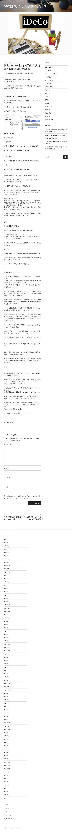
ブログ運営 (48, 77)
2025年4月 (7, 591)
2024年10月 (7, 611)
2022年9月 (7, 693)
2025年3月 (7, 595)
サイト (6, 487)
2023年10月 (7, 650)
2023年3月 (7, 673)
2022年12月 (7, 683)
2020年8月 (7, 775)
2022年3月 (7, 713)
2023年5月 (7, 667)
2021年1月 (7, 759)
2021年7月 (7, 739)
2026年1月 (7, 562)
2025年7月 (7, 582)
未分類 (47, 100)
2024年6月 (7, 624)
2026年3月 (7, 555)
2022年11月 (7, 687)
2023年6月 (7, 664)
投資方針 (47, 93)
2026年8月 (7, 539)
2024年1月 (7, 641)
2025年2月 (7, 598)
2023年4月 (7, 670)
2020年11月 (7, 765)
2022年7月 (7, 700)
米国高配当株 (48, 106)
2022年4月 (7, 709)
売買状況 (47, 90)
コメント (8, 445)
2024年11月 (7, 608)
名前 (6, 468)
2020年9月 (7, 772)
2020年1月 (7, 798)
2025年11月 (7, 569)
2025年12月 (7, 565)
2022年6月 (7, 703)
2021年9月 (7, 732)
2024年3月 (7, 634)
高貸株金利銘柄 (49, 119)
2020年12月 (7, 762)
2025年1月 (7, 601)
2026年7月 (7, 542)
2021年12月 (7, 723)
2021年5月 (7, 745)
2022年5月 (7, 706)
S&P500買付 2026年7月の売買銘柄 (55, 135)
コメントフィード (9, 815)
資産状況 (47, 109)
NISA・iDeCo (10, 422)
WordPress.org (8, 818)
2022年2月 (7, 716)
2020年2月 (7, 795)
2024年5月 (7, 627)
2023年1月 (7, 680)
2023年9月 (7, 654)
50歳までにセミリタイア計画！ (27, 6)
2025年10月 (7, 572)
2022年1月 (7, 719)
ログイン (6, 808)
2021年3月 (7, 752)
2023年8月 (7, 657)
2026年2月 (7, 559)
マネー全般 (48, 83)
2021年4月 (7, 749)
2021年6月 (7, 742)
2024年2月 (7, 637)
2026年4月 (7, 552)
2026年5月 (7, 549)
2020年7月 (7, 778)
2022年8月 (7, 696)
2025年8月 (7, 578)
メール (7, 478)
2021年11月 (7, 726)
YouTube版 (48, 70)
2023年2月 (7, 677)
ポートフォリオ (49, 80)
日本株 (47, 96)
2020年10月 (7, 768)
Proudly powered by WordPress (26, 828)
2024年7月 (7, 621)
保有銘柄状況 (48, 87)
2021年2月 (7, 755)
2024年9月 (7, 614)
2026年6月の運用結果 (51, 138)
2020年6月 (7, 781)
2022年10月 (7, 690)
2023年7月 (7, 660)
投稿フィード (7, 811)
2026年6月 (7, 546)
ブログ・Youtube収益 (51, 73)
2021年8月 (7, 736)
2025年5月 (7, 588)
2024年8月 (7, 618)
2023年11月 (7, 647)
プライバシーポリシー (10, 828)
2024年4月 (7, 631)
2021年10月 (7, 729)
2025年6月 (7, 585)
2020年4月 (7, 788)
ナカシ (16, 62)
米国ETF (47, 103)
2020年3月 (7, 791)
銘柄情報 (47, 116)
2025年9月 (7, 575)
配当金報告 (48, 113)
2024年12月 (7, 605)
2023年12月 (7, 644)
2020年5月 (7, 785)
